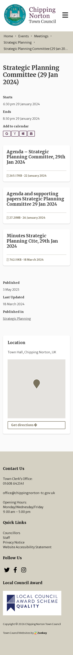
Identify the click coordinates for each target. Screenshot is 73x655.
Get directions (22, 425)
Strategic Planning (17, 319)
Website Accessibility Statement (27, 547)
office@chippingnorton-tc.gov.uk (29, 493)
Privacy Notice (14, 542)
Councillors (11, 533)
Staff (6, 538)
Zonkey (42, 632)
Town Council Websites (16, 632)
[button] (36, 383)
